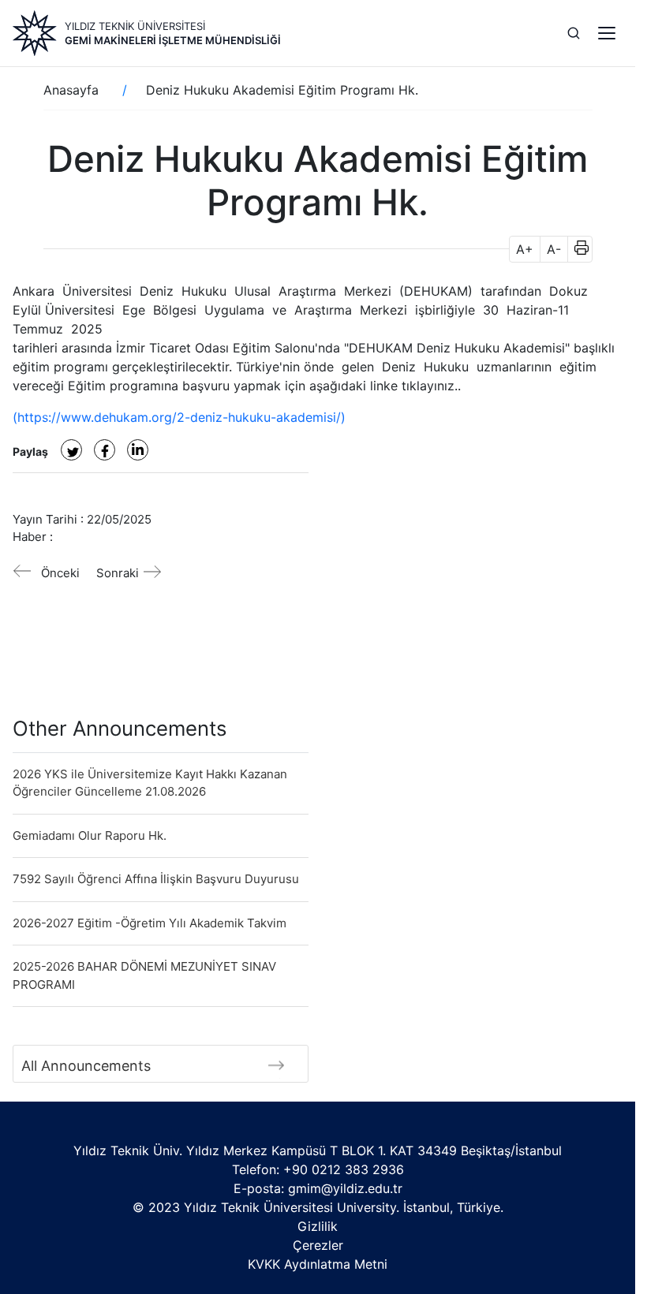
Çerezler (318, 1245)
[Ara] (573, 33)
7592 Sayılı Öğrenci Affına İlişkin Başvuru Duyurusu (156, 878)
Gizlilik (317, 1226)
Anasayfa (71, 90)
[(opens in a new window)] (71, 450)
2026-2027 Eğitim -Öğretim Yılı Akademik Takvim (149, 922)
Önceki (60, 572)
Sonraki (117, 572)
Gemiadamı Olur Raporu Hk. (89, 835)
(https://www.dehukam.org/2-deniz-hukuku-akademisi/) (179, 417)
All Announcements (86, 1065)
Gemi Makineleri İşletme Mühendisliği (173, 40)
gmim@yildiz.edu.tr (345, 1188)
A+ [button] (524, 249)
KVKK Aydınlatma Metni (317, 1264)
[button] (576, 249)
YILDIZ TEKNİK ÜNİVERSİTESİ (135, 26)
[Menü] (607, 33)
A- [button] (554, 249)
